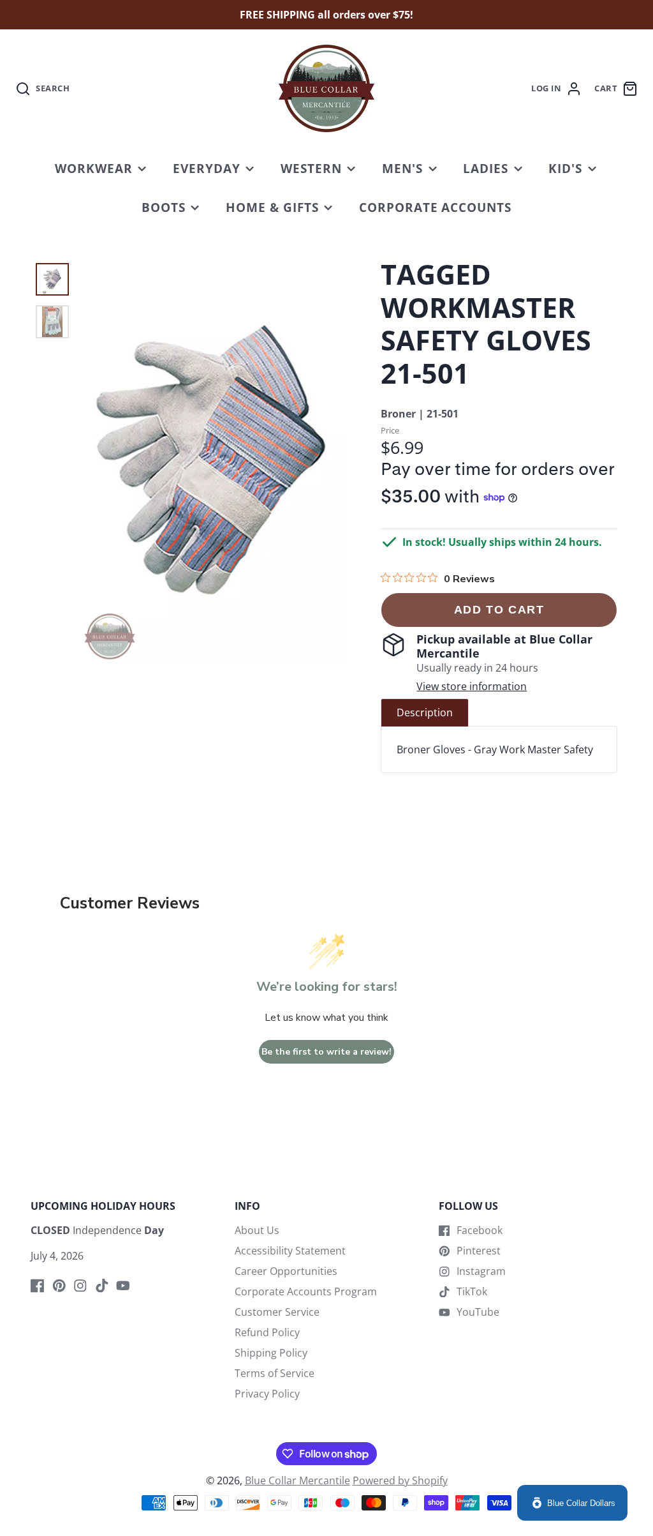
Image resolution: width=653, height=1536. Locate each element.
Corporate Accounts (435, 207)
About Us (257, 1230)
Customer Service (277, 1312)
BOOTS (164, 207)
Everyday (206, 168)
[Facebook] (38, 1286)
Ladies (485, 168)
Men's (402, 168)
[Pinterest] (59, 1286)
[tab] (425, 712)
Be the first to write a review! (326, 1052)
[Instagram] (80, 1286)
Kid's (565, 168)
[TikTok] (102, 1286)
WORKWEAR (94, 168)
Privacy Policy (267, 1394)
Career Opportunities (286, 1271)
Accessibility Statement (290, 1251)
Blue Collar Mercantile (297, 1480)
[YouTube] (123, 1286)
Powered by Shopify (400, 1480)
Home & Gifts (272, 207)
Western (311, 168)
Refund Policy (267, 1332)
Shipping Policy (271, 1353)
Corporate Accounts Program (306, 1291)
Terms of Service (274, 1373)
